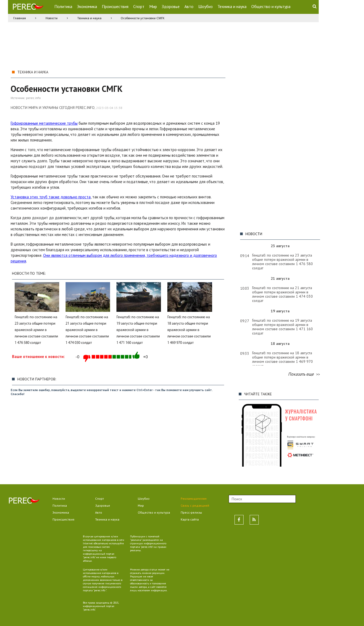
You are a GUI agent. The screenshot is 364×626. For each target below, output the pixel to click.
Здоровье (171, 6)
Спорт (138, 6)
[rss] (254, 520)
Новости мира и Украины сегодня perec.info (53, 107)
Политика (63, 6)
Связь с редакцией (195, 505)
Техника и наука (231, 6)
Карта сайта (190, 519)
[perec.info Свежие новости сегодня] (28, 8)
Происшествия (115, 6)
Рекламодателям (194, 499)
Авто (188, 6)
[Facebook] (239, 520)
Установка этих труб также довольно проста (51, 196)
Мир (153, 6)
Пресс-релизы (191, 512)
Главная (19, 18)
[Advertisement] (279, 148)
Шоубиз (205, 6)
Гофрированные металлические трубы (44, 123)
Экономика (87, 6)
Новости (52, 18)
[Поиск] (314, 6)
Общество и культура (270, 6)
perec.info (33, 98)
